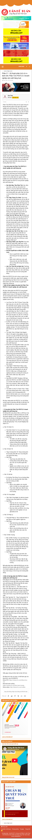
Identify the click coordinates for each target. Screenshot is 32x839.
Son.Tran (5, 80)
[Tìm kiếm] (29, 66)
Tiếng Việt (4, 826)
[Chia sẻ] (26, 102)
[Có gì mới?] (26, 66)
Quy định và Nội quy (6, 829)
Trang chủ (27, 829)
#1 (28, 101)
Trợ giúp (22, 829)
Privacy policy (15, 829)
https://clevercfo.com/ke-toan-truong (13, 685)
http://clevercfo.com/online (17, 687)
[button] (2, 67)
